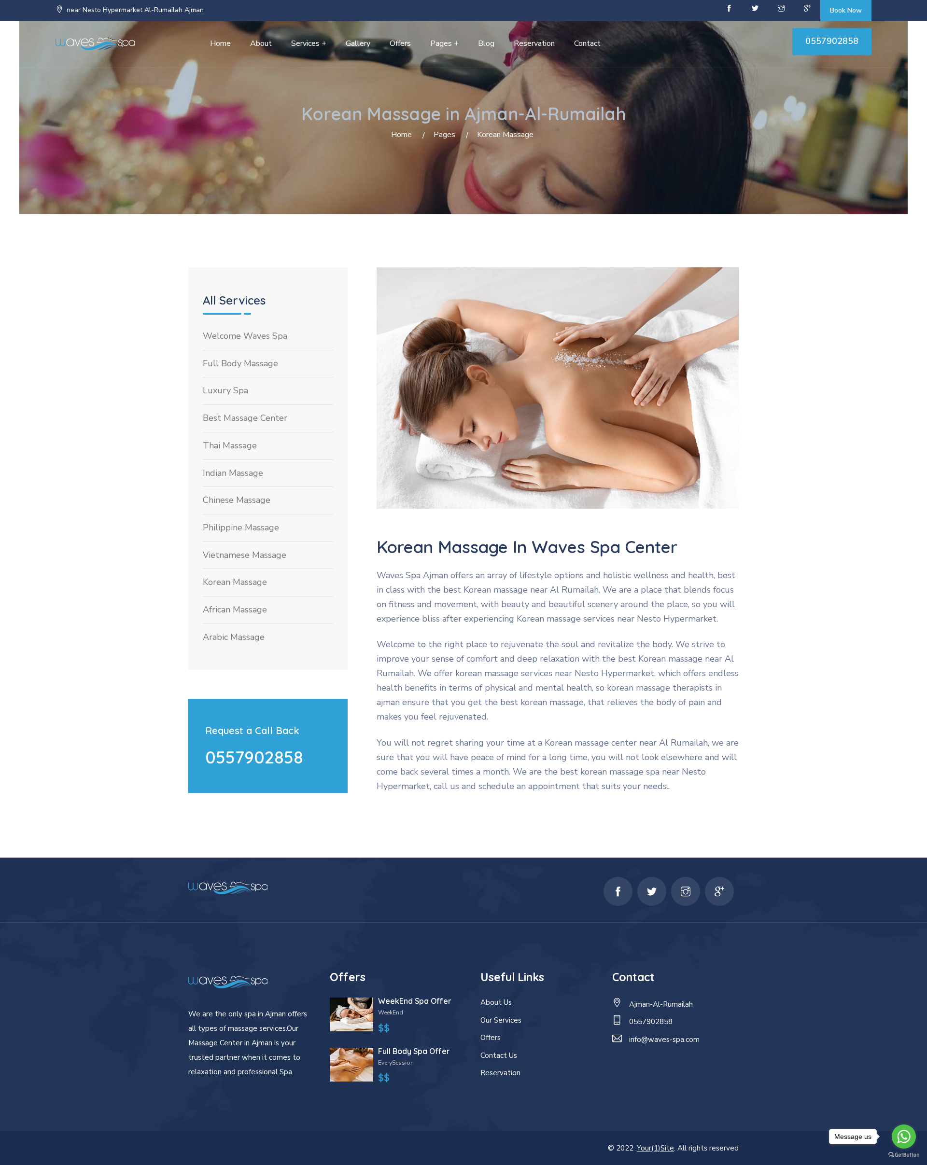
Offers (400, 43)
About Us (496, 1002)
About (261, 43)
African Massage (235, 609)
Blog (486, 43)
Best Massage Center (245, 418)
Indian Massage (233, 473)
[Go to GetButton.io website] (903, 1155)
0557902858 (831, 41)
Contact (587, 43)
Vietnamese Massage (244, 555)
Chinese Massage (236, 500)
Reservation (534, 43)
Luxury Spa (225, 390)
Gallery (358, 43)
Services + (308, 43)
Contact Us (498, 1055)
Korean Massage (235, 582)
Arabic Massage (234, 637)
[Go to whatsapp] (904, 1136)
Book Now (846, 10)
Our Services (500, 1020)
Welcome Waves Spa (245, 336)
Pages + (444, 43)
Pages (444, 134)
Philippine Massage (241, 527)
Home (220, 43)
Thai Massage (230, 445)
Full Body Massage (240, 363)
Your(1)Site (655, 1148)
